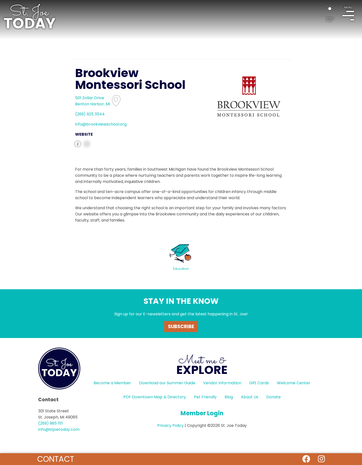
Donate (273, 397)
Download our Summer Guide (167, 383)
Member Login (202, 413)
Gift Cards (259, 383)
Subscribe (181, 326)
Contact (55, 459)
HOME (29, 16)
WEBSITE (84, 134)
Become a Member (112, 383)
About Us (249, 397)
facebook (77, 143)
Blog (229, 397)
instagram (86, 143)
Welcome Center (293, 383)
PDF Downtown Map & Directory (154, 397)
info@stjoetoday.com (59, 429)
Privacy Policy (170, 425)
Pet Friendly (205, 397)
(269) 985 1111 (50, 423)
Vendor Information (222, 383)
